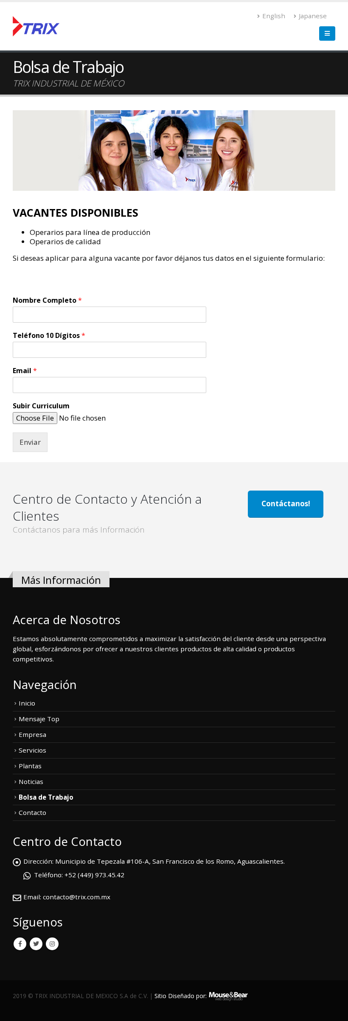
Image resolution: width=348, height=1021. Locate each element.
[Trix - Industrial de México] (36, 26)
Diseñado (181, 996)
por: (201, 996)
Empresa (32, 734)
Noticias (31, 781)
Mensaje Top (39, 718)
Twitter (36, 943)
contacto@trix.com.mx (76, 897)
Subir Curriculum (41, 406)
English (273, 15)
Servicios (32, 750)
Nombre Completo (47, 300)
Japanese (313, 15)
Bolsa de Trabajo (46, 797)
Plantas (30, 766)
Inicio (27, 703)
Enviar (30, 442)
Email (25, 370)
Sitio (160, 996)
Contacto (32, 812)
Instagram (52, 943)
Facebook (20, 943)
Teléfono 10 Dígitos (49, 335)
